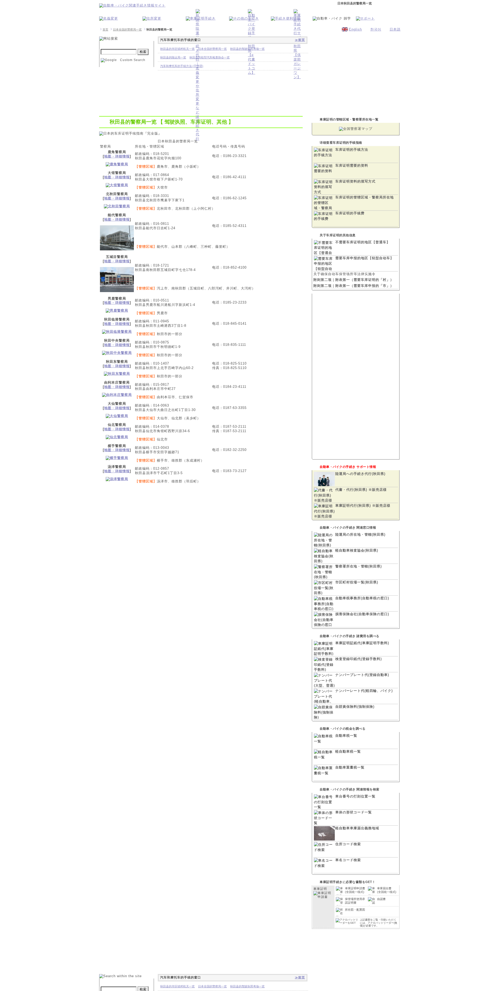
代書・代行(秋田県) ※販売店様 (361, 490)
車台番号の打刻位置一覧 (355, 796)
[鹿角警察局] (117, 164)
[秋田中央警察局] (117, 353)
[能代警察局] (117, 248)
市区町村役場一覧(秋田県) (356, 582)
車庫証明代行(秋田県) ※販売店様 (362, 505)
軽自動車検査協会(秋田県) (356, 550)
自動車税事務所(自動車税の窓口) (362, 598)
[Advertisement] (201, 532)
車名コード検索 (348, 860)
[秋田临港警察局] (117, 332)
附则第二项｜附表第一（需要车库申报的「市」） (353, 286)
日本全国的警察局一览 (127, 29)
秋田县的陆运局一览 (173, 57)
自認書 (381, 899)
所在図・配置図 (355, 909)
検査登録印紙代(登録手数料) (358, 659)
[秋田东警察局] (117, 374)
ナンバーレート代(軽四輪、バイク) (364, 691)
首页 (105, 29)
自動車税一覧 (346, 736)
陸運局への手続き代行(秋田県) (360, 474)
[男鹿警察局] (117, 310)
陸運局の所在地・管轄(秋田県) (360, 534)
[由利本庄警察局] (117, 395)
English (355, 29)
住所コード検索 (348, 844)
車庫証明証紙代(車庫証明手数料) (362, 643)
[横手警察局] (117, 458)
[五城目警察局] (117, 290)
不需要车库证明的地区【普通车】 (362, 242)
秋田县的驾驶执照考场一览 (247, 48)
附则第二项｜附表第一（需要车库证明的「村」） (353, 280)
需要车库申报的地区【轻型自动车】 (364, 258)
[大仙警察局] (117, 416)
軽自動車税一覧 (348, 751)
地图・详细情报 (117, 156)
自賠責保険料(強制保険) (354, 707)
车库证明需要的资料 (351, 165)
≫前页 (300, 40)
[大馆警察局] (117, 185)
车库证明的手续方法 (351, 150)
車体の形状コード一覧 (353, 812)
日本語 (395, 29)
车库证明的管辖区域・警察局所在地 (364, 197)
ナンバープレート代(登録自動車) (362, 675)
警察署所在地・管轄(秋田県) (358, 566)
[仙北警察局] (117, 437)
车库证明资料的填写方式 (355, 181)
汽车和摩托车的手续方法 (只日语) (181, 66)
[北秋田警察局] (117, 206)
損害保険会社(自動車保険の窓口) (362, 614)
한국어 (375, 29)
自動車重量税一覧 (350, 767)
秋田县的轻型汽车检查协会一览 (209, 57)
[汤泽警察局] (117, 479)
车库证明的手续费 (350, 213)
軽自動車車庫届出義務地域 (357, 828)
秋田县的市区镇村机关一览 (177, 48)
